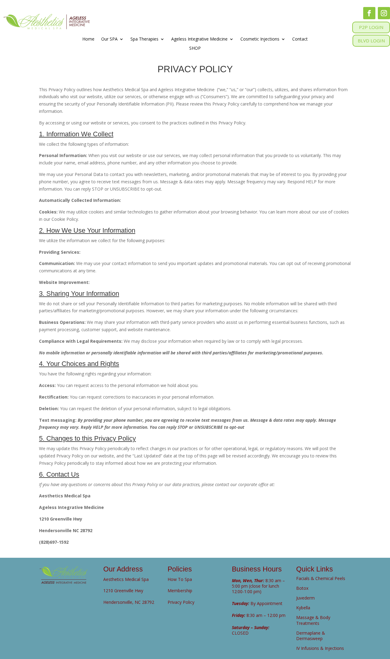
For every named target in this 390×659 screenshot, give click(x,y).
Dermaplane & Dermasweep (310, 635)
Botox (302, 588)
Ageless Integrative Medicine (199, 39)
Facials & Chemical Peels (320, 578)
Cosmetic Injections (259, 39)
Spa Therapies (144, 39)
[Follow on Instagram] (384, 13)
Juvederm (305, 598)
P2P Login (371, 27)
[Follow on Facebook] (369, 13)
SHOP (195, 48)
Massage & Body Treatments (313, 620)
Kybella (303, 608)
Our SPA (109, 39)
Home (88, 39)
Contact (300, 39)
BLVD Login (371, 41)
